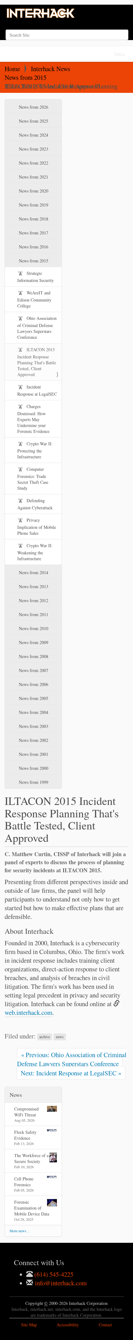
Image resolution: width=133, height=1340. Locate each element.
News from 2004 (33, 712)
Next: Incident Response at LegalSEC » (71, 1073)
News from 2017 (33, 233)
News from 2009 (33, 642)
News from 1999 (33, 782)
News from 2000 (33, 768)
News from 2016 (33, 247)
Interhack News (50, 68)
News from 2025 (33, 121)
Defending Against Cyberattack (35, 504)
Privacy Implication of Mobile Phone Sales (36, 526)
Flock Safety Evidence (25, 1135)
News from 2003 (33, 726)
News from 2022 (33, 163)
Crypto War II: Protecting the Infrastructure (35, 450)
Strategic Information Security (35, 276)
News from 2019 (33, 205)
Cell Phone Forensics (23, 1182)
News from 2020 (33, 191)
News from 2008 (33, 656)
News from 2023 (33, 149)
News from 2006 (33, 684)
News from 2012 (33, 600)
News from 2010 (33, 628)
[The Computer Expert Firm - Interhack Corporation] (41, 14)
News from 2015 (25, 77)
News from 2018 (33, 219)
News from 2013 (33, 586)
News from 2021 (33, 177)
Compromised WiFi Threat (26, 1112)
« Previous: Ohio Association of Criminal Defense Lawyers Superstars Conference (72, 1059)
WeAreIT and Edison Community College (34, 299)
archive (44, 1036)
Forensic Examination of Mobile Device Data (31, 1208)
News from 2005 (33, 698)
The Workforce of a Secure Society (31, 1158)
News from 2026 (33, 107)
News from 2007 (33, 670)
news (60, 1036)
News (16, 1094)
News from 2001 (33, 754)
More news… (20, 1230)
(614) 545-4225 (53, 1274)
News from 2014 (33, 572)
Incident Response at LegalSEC (37, 390)
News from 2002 (33, 740)
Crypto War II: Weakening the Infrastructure (35, 552)
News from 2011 (33, 614)
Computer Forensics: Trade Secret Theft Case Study (32, 478)
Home (12, 68)
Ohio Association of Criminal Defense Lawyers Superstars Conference (37, 327)
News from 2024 (33, 135)
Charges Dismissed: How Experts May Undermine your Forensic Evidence (33, 418)
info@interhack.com (60, 1283)
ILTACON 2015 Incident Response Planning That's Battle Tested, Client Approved (36, 362)
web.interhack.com (28, 1012)
